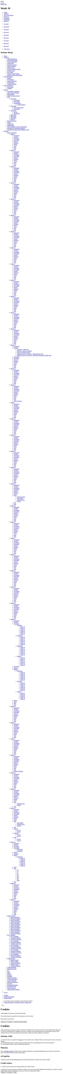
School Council (11, 916)
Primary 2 (13, 166)
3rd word (6, 29)
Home (5, 12)
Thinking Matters (11, 967)
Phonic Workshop (18, 771)
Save (15, 1072)
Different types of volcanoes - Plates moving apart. (30, 354)
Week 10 (6, 21)
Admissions (10, 124)
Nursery (12, 134)
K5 (18, 874)
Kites (15, 837)
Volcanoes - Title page (23, 349)
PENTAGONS (21, 497)
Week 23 (22, 675)
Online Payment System (13, 96)
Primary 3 (13, 183)
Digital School (11, 70)
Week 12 (22, 629)
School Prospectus (12, 59)
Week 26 (22, 680)
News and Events (8, 85)
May (15, 147)
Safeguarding (10, 82)
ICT (8, 970)
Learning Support (11, 84)
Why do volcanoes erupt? (23, 352)
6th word (6, 38)
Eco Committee (11, 935)
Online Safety (10, 125)
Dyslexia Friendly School (13, 69)
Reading (9, 975)
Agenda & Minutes (15, 918)
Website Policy (8, 998)
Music (8, 973)
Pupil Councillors (15, 917)
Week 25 (22, 678)
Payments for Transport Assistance (16, 128)
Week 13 (22, 631)
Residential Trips (11, 986)
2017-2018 (13, 98)
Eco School (10, 72)
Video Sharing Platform (13, 989)
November (6, 18)
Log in (2, 3)
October (16, 137)
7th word (6, 40)
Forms (8, 122)
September (16, 135)
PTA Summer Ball (18, 107)
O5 (18, 870)
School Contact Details (13, 73)
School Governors (12, 65)
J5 (17, 871)
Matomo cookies (9, 1051)
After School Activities (13, 93)
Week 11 (22, 628)
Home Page (4, 4)
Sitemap (6, 995)
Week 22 (22, 674)
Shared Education (11, 969)
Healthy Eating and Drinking (14, 75)
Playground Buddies (12, 985)
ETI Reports (10, 79)
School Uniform (11, 66)
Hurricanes (20, 849)
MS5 (18, 880)
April (15, 146)
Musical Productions (12, 982)
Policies (9, 78)
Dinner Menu (10, 94)
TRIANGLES (21, 500)
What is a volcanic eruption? (24, 351)
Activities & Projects (15, 939)
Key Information (8, 76)
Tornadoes (19, 851)
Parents (6, 90)
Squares (19, 656)
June (15, 149)
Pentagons (19, 635)
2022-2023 (13, 115)
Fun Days (9, 983)
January (16, 141)
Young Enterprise (11, 980)
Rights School (11, 67)
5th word (6, 35)
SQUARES (20, 498)
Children (6, 14)
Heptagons (7, 19)
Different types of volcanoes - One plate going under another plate (34, 355)
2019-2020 (13, 106)
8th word (6, 43)
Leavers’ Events (11, 988)
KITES (19, 501)
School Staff (10, 63)
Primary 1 (13, 150)
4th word (6, 32)
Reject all (3, 1021)
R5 (18, 876)
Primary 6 (13, 231)
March (15, 144)
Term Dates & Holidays (13, 91)
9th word (6, 46)
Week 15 (22, 634)
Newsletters (10, 87)
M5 (18, 877)
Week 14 (22, 632)
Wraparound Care (11, 121)
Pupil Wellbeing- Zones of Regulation (17, 126)
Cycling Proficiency (12, 979)
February (16, 143)
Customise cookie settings (20, 1021)
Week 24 (22, 677)
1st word (6, 24)
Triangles (19, 625)
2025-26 (12, 119)
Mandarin (9, 976)
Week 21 (22, 672)
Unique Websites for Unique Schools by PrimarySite (17, 1002)
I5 (17, 873)
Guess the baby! (21, 104)
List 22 (19, 831)
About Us (6, 57)
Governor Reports (12, 81)
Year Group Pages (8, 15)
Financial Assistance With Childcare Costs (18, 129)
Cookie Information (9, 996)
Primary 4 (13, 199)
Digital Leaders (11, 958)
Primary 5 (6, 16)
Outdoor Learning (12, 977)
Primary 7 (13, 247)
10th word (6, 49)
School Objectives (12, 62)
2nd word (6, 26)
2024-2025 (13, 118)
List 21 (19, 830)
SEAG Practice (18, 401)
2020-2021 (13, 110)
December (16, 140)
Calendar (9, 88)
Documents (17, 101)
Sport (8, 972)
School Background (12, 60)
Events (15, 112)
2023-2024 (13, 116)
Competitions (17, 103)
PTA (8, 97)
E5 (18, 879)
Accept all (9, 1021)
